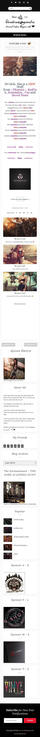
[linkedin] (27, 2)
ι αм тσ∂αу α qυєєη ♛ (20, 269)
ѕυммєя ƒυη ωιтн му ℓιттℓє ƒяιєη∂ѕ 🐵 (20, 296)
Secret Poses (25, 49)
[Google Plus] (20, 212)
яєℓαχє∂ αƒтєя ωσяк (21, 537)
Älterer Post (30, 345)
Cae (32, 47)
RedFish (9, 49)
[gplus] (19, 2)
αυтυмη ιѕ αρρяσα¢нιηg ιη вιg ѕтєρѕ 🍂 (20, 242)
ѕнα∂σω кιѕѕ (18, 528)
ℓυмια (16, 554)
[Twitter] (24, 212)
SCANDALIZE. (16, 49)
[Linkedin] (31, 212)
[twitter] (15, 2)
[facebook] (11, 2)
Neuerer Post (8, 345)
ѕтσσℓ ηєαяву (19, 519)
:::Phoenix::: (27, 47)
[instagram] (23, 2)
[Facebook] (16, 212)
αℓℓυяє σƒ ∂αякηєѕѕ (20, 545)
